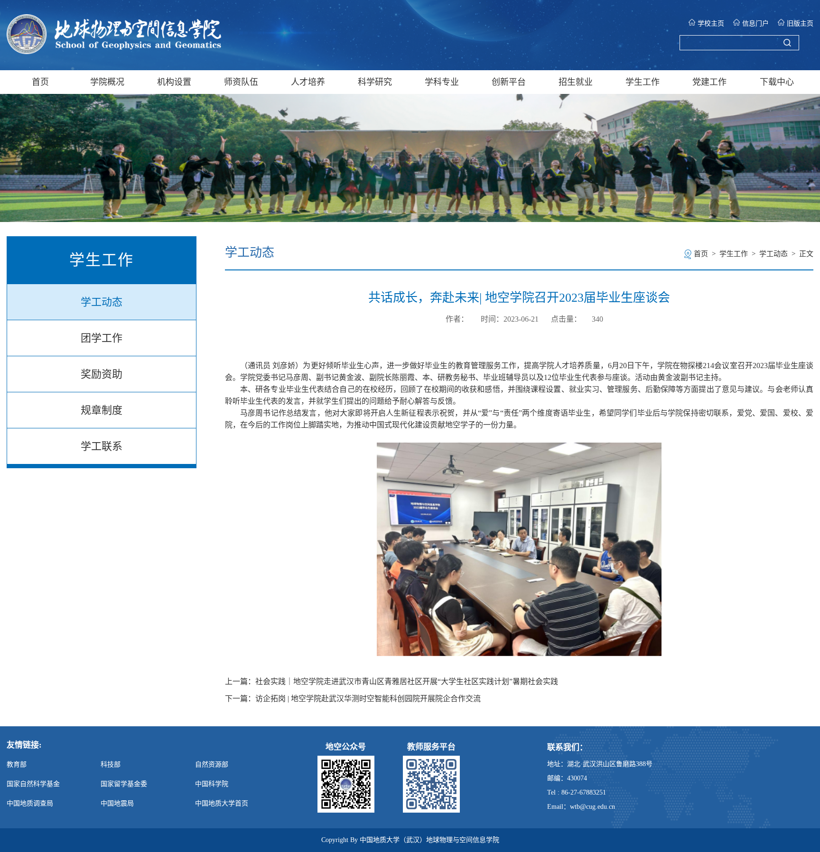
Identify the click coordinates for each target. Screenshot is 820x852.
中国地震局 (117, 803)
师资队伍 (241, 82)
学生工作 (642, 82)
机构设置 (174, 82)
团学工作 (101, 338)
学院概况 (107, 82)
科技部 (111, 764)
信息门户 (755, 23)
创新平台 (509, 82)
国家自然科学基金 (33, 783)
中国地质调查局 (30, 803)
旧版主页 (800, 23)
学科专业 (442, 82)
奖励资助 (101, 374)
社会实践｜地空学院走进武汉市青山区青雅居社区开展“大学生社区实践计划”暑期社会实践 (406, 681)
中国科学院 (211, 783)
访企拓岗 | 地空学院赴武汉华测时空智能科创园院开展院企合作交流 (368, 699)
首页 (40, 82)
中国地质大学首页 (221, 803)
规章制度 (101, 410)
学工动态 (101, 302)
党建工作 (709, 82)
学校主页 (711, 23)
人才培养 (308, 82)
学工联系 (101, 446)
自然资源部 (211, 764)
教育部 (17, 764)
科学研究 (375, 82)
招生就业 (576, 82)
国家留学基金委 (124, 783)
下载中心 (777, 82)
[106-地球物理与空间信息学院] (114, 51)
